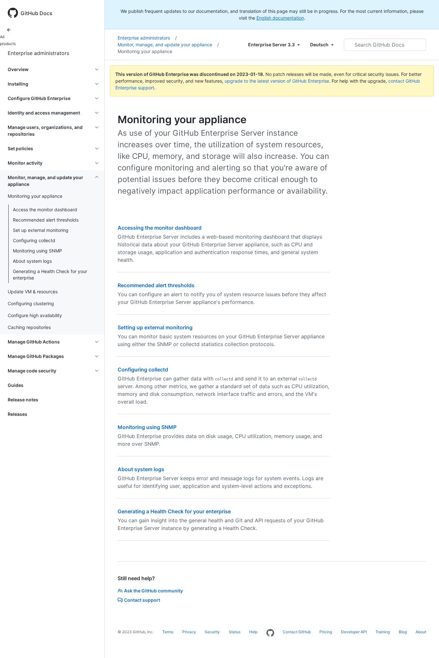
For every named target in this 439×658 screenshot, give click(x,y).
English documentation (280, 18)
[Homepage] (270, 633)
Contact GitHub (297, 631)
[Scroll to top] (424, 643)
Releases (17, 414)
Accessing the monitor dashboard (160, 227)
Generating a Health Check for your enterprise (50, 274)
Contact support (142, 600)
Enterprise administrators (38, 53)
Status (234, 631)
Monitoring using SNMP (37, 250)
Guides (15, 385)
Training (382, 631)
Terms (167, 631)
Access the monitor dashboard (45, 209)
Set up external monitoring (40, 230)
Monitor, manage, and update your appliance (168, 44)
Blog (403, 631)
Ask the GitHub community (153, 590)
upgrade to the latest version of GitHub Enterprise (277, 81)
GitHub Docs (36, 13)
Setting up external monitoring (155, 327)
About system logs (32, 261)
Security (212, 631)
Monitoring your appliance (145, 51)
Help (253, 631)
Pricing (325, 631)
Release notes (23, 399)
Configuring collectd (34, 240)
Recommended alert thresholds (45, 220)
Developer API (354, 631)
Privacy (189, 631)
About (421, 631)
